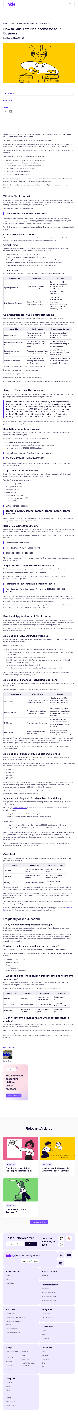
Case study (45, 1359)
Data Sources (46, 1313)
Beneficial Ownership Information (28, 1364)
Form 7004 (9, 1357)
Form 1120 (9, 1369)
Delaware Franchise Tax (12, 1353)
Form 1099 (25, 1351)
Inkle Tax (9, 1279)
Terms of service (11, 1405)
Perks (44, 1334)
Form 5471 (9, 1361)
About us (9, 1386)
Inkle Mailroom (10, 1283)
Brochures (45, 1355)
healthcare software (20, 808)
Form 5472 (9, 1365)
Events (44, 1330)
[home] (11, 4)
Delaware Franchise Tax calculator (16, 1317)
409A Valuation (26, 1359)
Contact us (9, 1382)
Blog (43, 1351)
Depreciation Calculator (13, 1332)
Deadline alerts (10, 1313)
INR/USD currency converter (15, 1325)
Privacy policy (10, 1401)
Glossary (44, 1363)
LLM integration (47, 1317)
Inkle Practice (46, 1275)
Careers (8, 1394)
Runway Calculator (11, 1329)
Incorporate (45, 1289)
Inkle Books (9, 1275)
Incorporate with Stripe (49, 1296)
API (43, 1367)
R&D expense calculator (13, 1321)
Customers (45, 1338)
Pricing (8, 1390)
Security (8, 1397)
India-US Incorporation (49, 1292)
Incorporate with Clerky (49, 1300)
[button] (69, 4)
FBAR (23, 1355)
